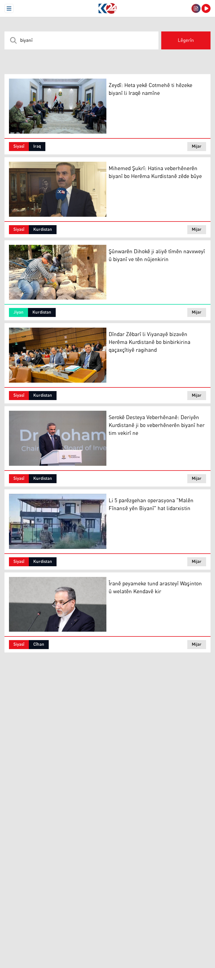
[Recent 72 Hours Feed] (195, 8)
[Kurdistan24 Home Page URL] (107, 8)
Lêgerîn (186, 40)
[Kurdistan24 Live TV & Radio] (206, 8)
